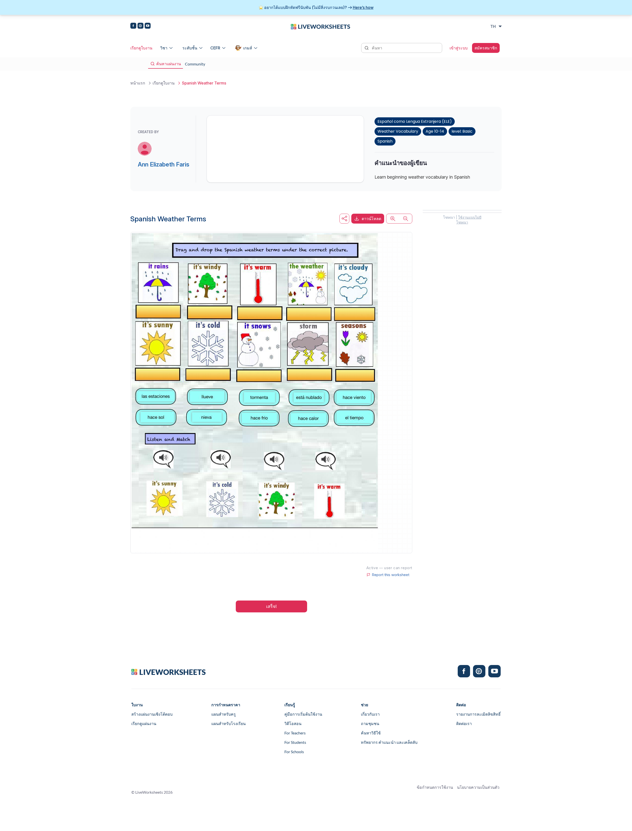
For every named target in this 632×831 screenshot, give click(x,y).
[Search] (367, 47)
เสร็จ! (271, 606)
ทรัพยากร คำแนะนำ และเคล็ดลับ (389, 742)
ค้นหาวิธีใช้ (371, 732)
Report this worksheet (390, 575)
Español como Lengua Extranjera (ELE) (414, 121)
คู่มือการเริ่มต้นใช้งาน (303, 714)
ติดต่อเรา (464, 723)
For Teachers (295, 732)
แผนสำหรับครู (223, 714)
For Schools (294, 751)
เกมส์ (247, 47)
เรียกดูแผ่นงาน (143, 723)
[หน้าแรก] (320, 26)
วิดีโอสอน (292, 723)
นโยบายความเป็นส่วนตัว (478, 787)
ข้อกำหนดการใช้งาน (435, 787)
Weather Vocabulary (397, 131)
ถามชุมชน (370, 723)
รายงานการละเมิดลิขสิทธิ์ (478, 714)
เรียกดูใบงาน (141, 47)
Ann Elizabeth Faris (163, 164)
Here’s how (363, 7)
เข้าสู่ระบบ (459, 47)
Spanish (385, 141)
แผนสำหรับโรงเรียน (228, 723)
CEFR (215, 47)
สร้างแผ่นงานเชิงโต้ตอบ (152, 714)
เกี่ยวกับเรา (370, 714)
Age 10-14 (435, 131)
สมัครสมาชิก (485, 47)
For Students (295, 742)
